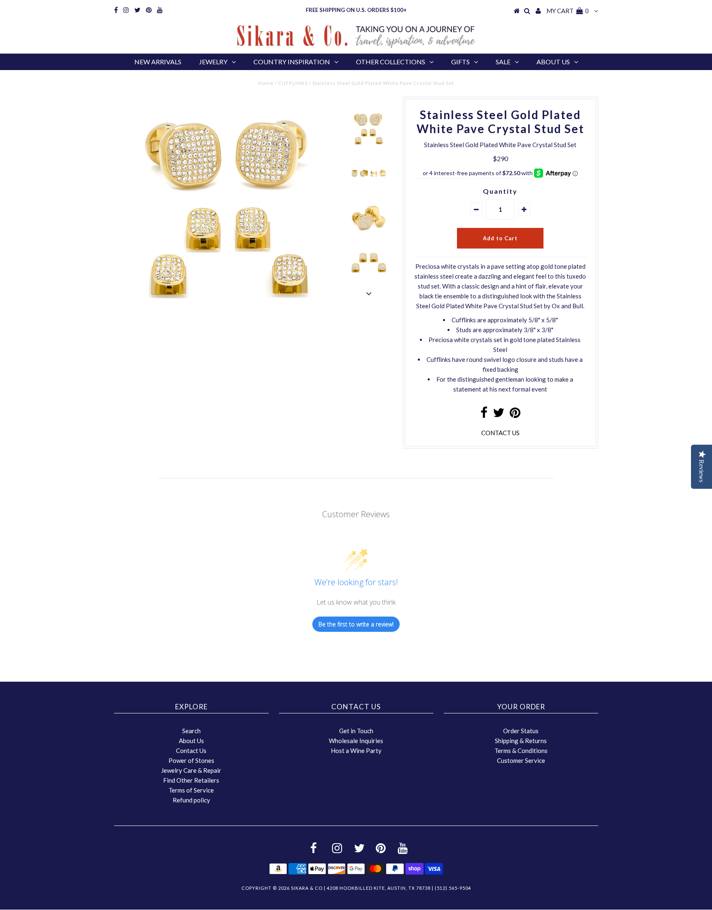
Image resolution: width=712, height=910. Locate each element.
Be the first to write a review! (356, 624)
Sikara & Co (307, 888)
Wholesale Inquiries (356, 740)
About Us (553, 62)
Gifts (460, 62)
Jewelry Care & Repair (191, 770)
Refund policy (191, 800)
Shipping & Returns (521, 740)
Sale (503, 62)
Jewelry (213, 62)
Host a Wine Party (356, 750)
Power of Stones (191, 760)
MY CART (567, 10)
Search (191, 730)
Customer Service (521, 760)
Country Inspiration (291, 62)
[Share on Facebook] (483, 414)
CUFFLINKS (293, 83)
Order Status (521, 730)
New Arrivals (157, 62)
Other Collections (390, 62)
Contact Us (191, 750)
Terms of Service (191, 790)
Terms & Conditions (521, 750)
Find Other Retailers (191, 780)
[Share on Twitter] (498, 414)
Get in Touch (356, 730)
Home (266, 83)
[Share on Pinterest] (515, 414)
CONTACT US (500, 432)
